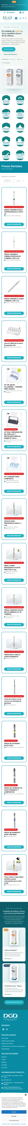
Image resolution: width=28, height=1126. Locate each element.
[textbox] (18, 181)
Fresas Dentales (16, 215)
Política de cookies (6, 1123)
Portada (3, 168)
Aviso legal (23, 1123)
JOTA (17, 390)
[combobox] (9, 180)
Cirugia (8, 215)
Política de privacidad (16, 1123)
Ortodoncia (15, 482)
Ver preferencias (14, 1120)
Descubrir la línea (8, 49)
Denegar (14, 1116)
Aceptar (14, 1112)
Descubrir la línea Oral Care (14, 1002)
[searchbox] (9, 181)
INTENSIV (18, 347)
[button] (25, 1095)
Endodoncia (9, 527)
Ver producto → (9, 958)
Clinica (8, 260)
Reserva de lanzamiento (10, 54)
